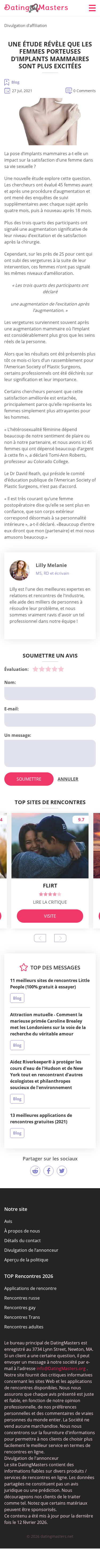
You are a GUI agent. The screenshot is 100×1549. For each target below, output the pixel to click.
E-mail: (11, 709)
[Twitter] (62, 1171)
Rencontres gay (19, 1308)
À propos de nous (22, 1231)
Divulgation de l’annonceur (31, 1250)
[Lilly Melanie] (20, 570)
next (60, 938)
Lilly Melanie (51, 565)
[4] (55, 669)
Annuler (68, 779)
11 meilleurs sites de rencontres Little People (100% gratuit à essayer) (50, 983)
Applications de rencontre (30, 1288)
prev (40, 938)
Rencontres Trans (22, 1317)
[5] (61, 669)
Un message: (17, 735)
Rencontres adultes (23, 1327)
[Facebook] (48, 1171)
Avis (8, 1221)
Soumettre (29, 779)
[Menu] (92, 8)
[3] (48, 669)
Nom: (10, 682)
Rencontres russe (22, 1298)
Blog (15, 82)
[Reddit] (35, 1171)
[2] (42, 669)
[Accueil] (36, 8)
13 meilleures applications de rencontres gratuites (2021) (41, 1118)
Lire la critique (50, 902)
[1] (35, 669)
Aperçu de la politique (26, 1260)
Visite (50, 916)
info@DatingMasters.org (61, 1368)
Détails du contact (22, 1240)
